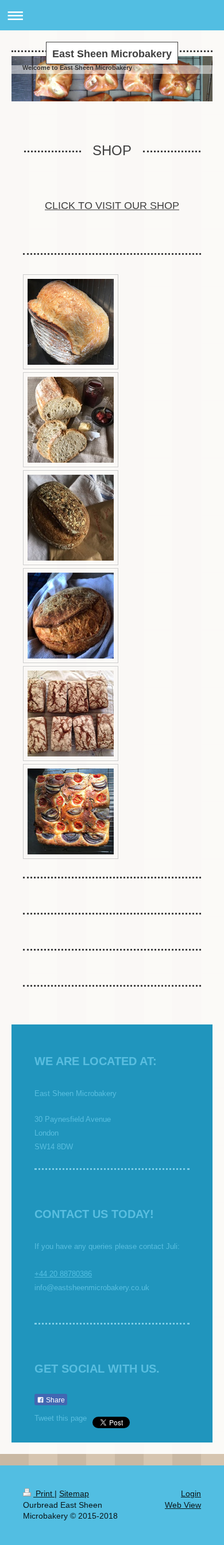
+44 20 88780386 (63, 1274)
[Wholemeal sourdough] (71, 518)
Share (54, 1400)
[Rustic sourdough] (71, 420)
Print (44, 1493)
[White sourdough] (71, 322)
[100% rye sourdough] (71, 713)
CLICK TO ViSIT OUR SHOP (112, 205)
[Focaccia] (71, 811)
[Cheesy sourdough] (71, 616)
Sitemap (74, 1493)
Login (191, 1493)
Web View (183, 1504)
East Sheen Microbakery (112, 54)
